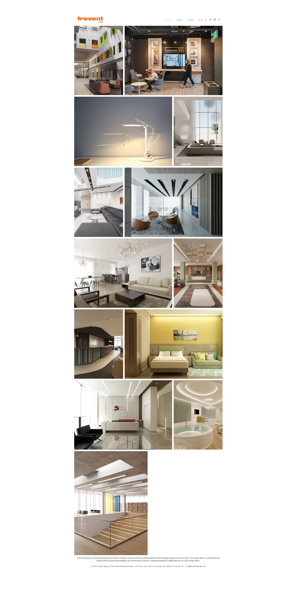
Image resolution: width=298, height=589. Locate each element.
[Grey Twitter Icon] (210, 19)
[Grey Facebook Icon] (206, 19)
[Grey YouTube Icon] (215, 19)
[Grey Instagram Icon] (219, 19)
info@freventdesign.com (196, 566)
